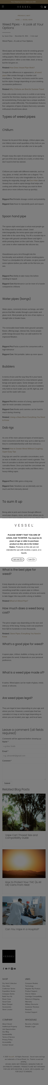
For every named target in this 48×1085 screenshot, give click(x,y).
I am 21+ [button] (31, 559)
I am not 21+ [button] (18, 559)
